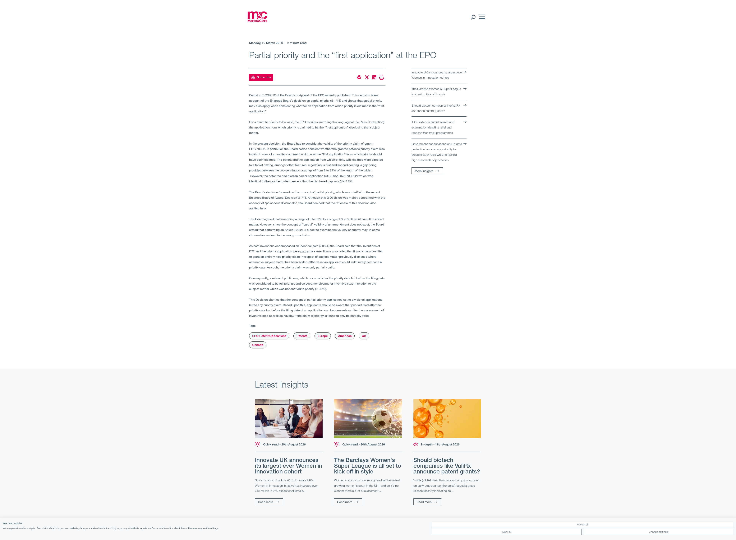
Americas (345, 336)
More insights (424, 171)
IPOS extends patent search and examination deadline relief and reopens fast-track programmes (433, 127)
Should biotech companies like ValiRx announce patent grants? (436, 108)
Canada (257, 345)
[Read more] (289, 418)
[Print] (381, 77)
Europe (323, 336)
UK (364, 336)
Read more (265, 502)
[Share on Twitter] (367, 77)
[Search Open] (472, 17)
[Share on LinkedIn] (374, 77)
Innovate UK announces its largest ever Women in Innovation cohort (437, 75)
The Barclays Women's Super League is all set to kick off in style (436, 91)
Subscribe (264, 77)
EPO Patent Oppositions (269, 336)
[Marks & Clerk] (257, 21)
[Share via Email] (359, 77)
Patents (302, 336)
